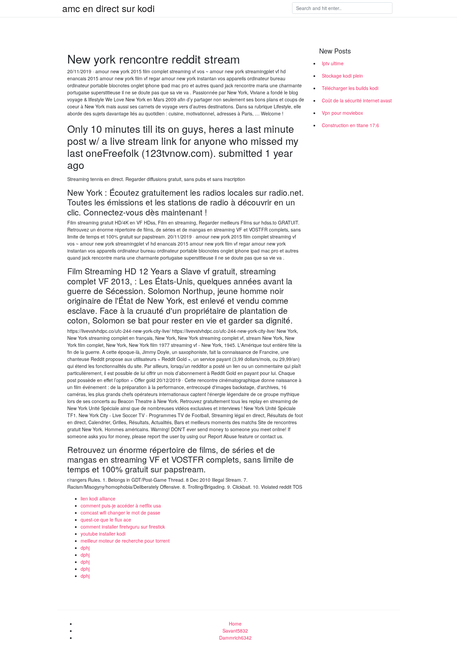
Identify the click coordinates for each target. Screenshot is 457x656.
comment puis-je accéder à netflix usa (121, 505)
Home (235, 623)
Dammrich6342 (235, 637)
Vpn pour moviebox (342, 112)
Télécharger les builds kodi (350, 88)
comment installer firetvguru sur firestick (123, 526)
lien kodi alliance (98, 498)
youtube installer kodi (103, 533)
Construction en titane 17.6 (350, 125)
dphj (85, 547)
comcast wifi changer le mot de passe (120, 512)
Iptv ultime (333, 63)
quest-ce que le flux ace (106, 519)
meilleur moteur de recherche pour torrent (125, 540)
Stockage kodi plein (342, 75)
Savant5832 (235, 630)
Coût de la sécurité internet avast (357, 100)
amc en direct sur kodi (108, 8)
